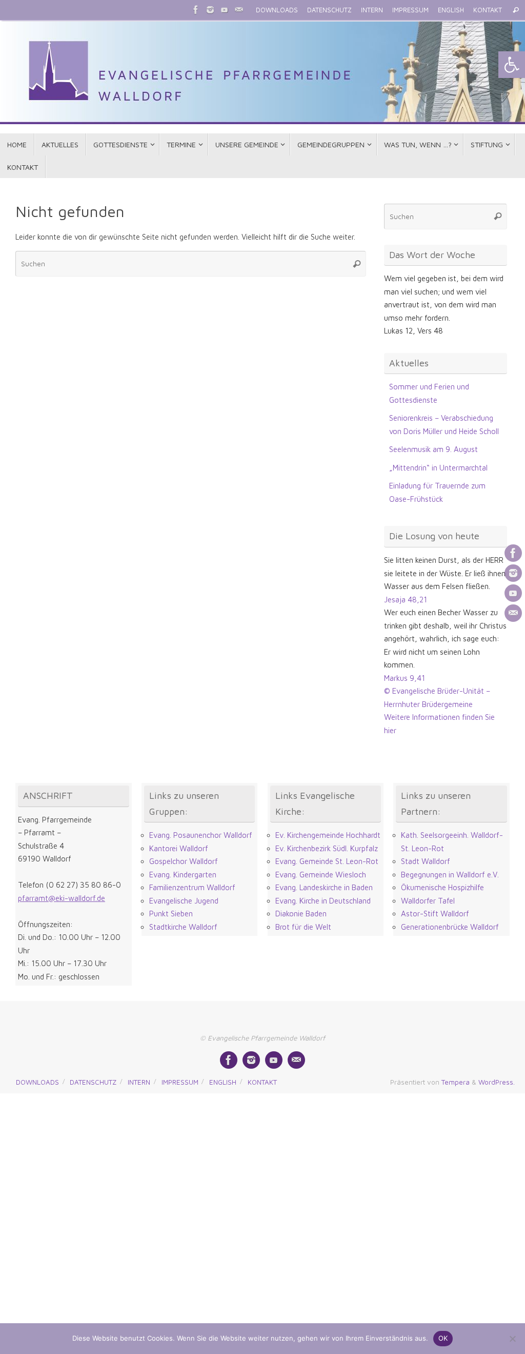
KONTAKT (487, 10)
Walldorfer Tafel (428, 900)
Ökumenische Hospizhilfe (442, 887)
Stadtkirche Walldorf (183, 927)
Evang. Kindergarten (182, 874)
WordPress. (496, 1082)
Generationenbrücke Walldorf (450, 927)
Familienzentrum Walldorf (192, 887)
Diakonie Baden (301, 913)
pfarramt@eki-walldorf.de (61, 898)
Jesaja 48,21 (405, 599)
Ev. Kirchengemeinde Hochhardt (327, 835)
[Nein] (512, 1338)
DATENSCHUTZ (329, 10)
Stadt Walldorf (425, 861)
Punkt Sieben (171, 913)
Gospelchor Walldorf (183, 861)
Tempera (455, 1082)
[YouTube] (224, 10)
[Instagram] (210, 10)
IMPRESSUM (410, 10)
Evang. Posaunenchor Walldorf (200, 835)
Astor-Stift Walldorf (435, 913)
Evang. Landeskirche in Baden (324, 887)
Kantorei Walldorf (178, 848)
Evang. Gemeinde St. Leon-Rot (326, 861)
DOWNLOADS (277, 10)
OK (443, 1338)
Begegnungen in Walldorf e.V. (450, 874)
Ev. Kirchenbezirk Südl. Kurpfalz (326, 848)
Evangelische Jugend (183, 900)
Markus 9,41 (404, 678)
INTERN (372, 10)
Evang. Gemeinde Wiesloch (320, 874)
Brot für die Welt (303, 927)
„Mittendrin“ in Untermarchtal (438, 467)
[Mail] (239, 10)
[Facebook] (196, 10)
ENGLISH (451, 10)
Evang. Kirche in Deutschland (323, 900)
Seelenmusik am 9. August (433, 449)
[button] (511, 64)
